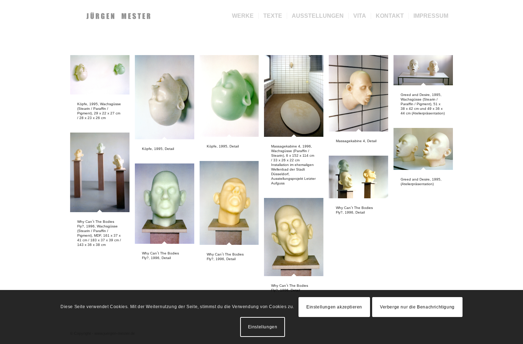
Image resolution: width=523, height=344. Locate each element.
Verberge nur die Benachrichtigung (417, 307)
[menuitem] (242, 16)
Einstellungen (263, 326)
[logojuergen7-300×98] (119, 16)
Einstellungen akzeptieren (334, 307)
